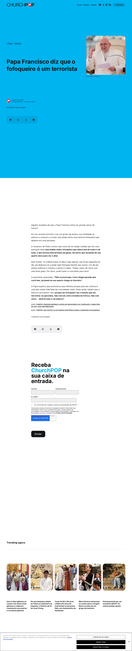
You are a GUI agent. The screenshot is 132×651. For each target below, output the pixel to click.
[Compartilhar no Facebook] (10, 120)
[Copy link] (33, 120)
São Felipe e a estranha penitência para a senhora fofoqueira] (71, 310)
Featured (18, 43)
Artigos (86, 5)
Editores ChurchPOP (17, 100)
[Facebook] (100, 5)
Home (79, 5)
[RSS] (110, 5)
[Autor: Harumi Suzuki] (33, 587)
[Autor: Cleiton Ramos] (9, 587)
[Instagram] (106, 5)
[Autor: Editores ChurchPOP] (8, 101)
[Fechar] (129, 642)
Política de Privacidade (64, 413)
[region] (66, 642)
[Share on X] (26, 120)
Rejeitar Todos (101, 642)
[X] (103, 5)
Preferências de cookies (101, 637)
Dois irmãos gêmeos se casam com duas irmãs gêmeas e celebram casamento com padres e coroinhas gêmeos (17, 606)
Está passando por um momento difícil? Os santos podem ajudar (112, 603)
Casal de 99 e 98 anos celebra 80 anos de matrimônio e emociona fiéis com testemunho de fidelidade (65, 606)
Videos (94, 5)
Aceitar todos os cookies (101, 647)
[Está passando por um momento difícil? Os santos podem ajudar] (114, 577)
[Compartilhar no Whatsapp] (18, 120)
